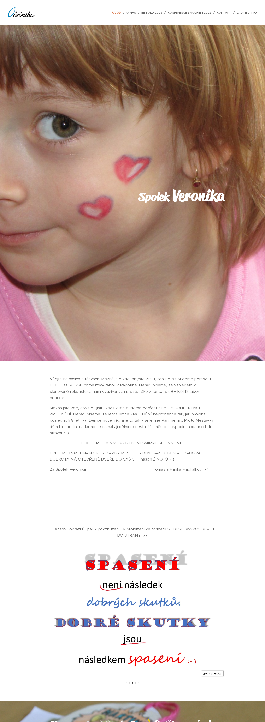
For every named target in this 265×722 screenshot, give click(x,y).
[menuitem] (117, 12)
